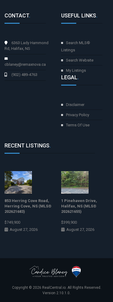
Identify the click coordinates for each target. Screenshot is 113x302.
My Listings (76, 70)
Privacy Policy (77, 115)
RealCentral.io (54, 287)
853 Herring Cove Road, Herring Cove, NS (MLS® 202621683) (28, 206)
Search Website (79, 60)
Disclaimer (75, 104)
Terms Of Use (77, 125)
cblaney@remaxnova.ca (25, 64)
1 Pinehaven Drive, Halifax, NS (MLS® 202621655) (79, 206)
